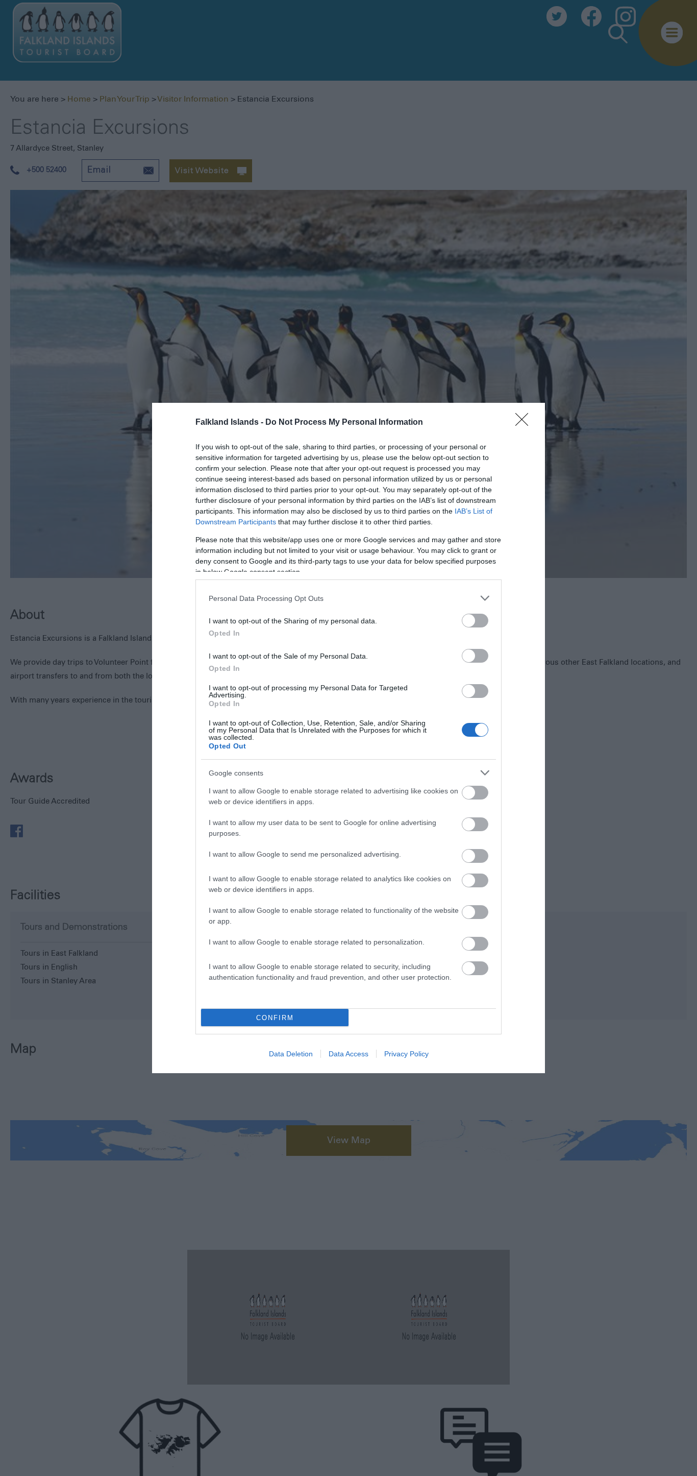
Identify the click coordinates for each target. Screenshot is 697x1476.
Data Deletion (291, 1054)
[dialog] (348, 738)
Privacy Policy (406, 1054)
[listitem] (348, 598)
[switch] (475, 620)
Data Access (348, 1054)
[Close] (525, 422)
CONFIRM (275, 1018)
